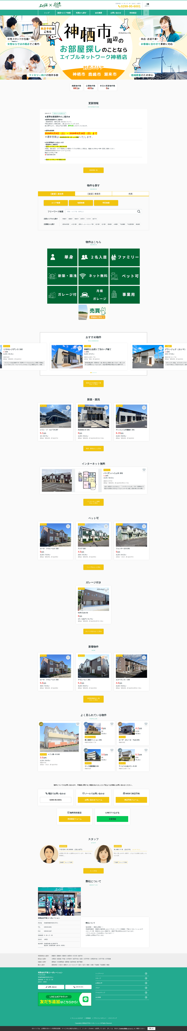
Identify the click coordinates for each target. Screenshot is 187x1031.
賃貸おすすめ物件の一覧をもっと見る (93, 383)
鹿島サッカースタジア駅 (86, 224)
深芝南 (59, 959)
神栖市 (64, 219)
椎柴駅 (138, 224)
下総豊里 (102, 965)
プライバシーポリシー (100, 1018)
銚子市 (95, 219)
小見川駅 (74, 224)
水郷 (92, 965)
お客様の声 (98, 983)
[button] (90, 372)
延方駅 (98, 224)
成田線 (67, 962)
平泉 (63, 959)
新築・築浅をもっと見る (93, 448)
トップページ (99, 973)
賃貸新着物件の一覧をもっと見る (93, 699)
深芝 (81, 959)
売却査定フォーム (75, 819)
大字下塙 (101, 959)
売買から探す (81, 13)
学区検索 (106, 203)
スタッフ (98, 978)
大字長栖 (108, 959)
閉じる (151, 1028)
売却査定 (133, 13)
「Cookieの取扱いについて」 (126, 1028)
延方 (80, 965)
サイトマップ (113, 1018)
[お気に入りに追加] (80, 348)
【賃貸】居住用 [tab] (56, 194)
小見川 (60, 965)
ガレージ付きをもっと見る (93, 631)
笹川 (84, 965)
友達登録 (112, 819)
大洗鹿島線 (60, 962)
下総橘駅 (122, 224)
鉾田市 (83, 219)
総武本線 (73, 962)
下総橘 (97, 965)
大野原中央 (94, 959)
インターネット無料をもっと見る (93, 502)
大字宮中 (69, 959)
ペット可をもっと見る (93, 567)
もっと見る (93, 871)
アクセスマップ (100, 992)
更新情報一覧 (93, 170)
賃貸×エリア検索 (64, 13)
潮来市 (77, 219)
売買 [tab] (130, 194)
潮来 (88, 965)
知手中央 (76, 959)
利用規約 (88, 1018)
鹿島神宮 (54, 965)
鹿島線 (54, 962)
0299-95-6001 (56, 800)
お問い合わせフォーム (93, 800)
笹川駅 (104, 224)
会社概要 (98, 13)
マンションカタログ (77, 1018)
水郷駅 (116, 224)
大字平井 (87, 959)
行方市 (89, 219)
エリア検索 (55, 203)
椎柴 (108, 965)
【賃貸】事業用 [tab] (93, 194)
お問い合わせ (116, 13)
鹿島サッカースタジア (70, 965)
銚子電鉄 (80, 962)
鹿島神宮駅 (65, 224)
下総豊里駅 (130, 224)
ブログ (97, 988)
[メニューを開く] (146, 12)
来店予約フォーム (131, 800)
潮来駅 (110, 224)
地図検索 (80, 203)
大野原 (54, 959)
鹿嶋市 (70, 219)
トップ (46, 13)
